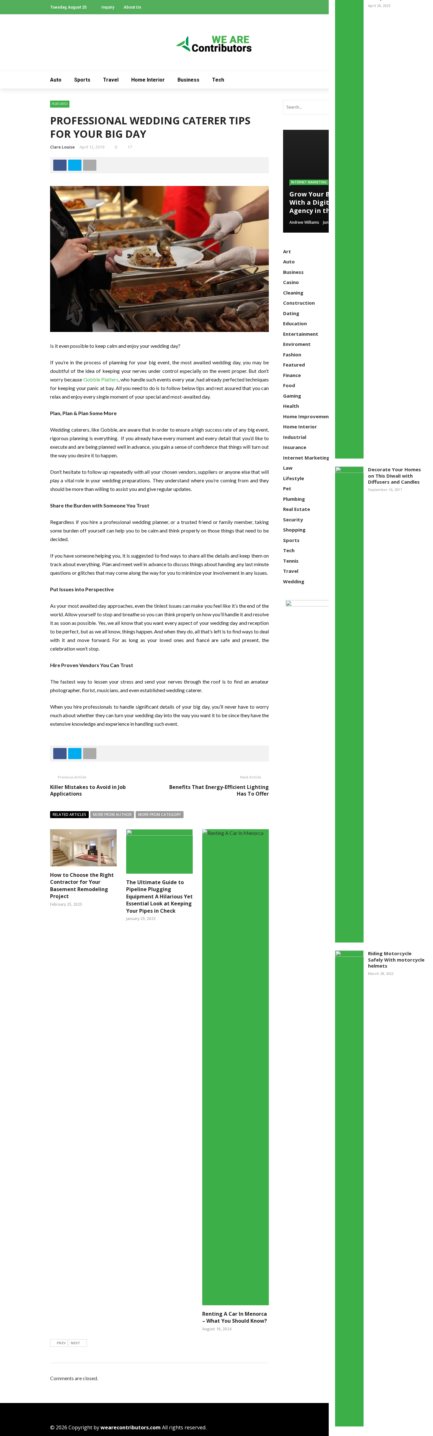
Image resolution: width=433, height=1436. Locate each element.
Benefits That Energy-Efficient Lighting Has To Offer (219, 790)
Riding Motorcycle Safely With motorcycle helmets (396, 959)
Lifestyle (293, 478)
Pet (287, 488)
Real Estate (296, 509)
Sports (82, 80)
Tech (218, 80)
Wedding (293, 581)
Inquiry (107, 7)
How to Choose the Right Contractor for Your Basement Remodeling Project (82, 885)
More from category (159, 814)
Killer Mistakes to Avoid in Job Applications (88, 790)
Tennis (291, 561)
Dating (291, 313)
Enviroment (297, 344)
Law (288, 468)
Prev (61, 1342)
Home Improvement (307, 416)
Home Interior (148, 80)
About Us (132, 7)
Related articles (69, 814)
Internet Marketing (309, 182)
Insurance (294, 447)
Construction (299, 303)
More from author (112, 814)
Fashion (292, 354)
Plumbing (294, 499)
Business (188, 80)
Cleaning (293, 292)
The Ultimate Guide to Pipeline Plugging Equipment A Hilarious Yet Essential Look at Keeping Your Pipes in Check (159, 896)
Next (75, 1342)
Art (287, 251)
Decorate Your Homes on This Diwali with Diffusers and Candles (394, 475)
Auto (55, 80)
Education (295, 323)
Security (293, 519)
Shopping (294, 529)
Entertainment (300, 334)
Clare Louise (62, 147)
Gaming (292, 396)
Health (291, 406)
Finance (292, 375)
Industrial (294, 437)
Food (289, 385)
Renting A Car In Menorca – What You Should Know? (234, 1317)
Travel (111, 80)
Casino (291, 282)
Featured (60, 104)
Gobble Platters (101, 379)
